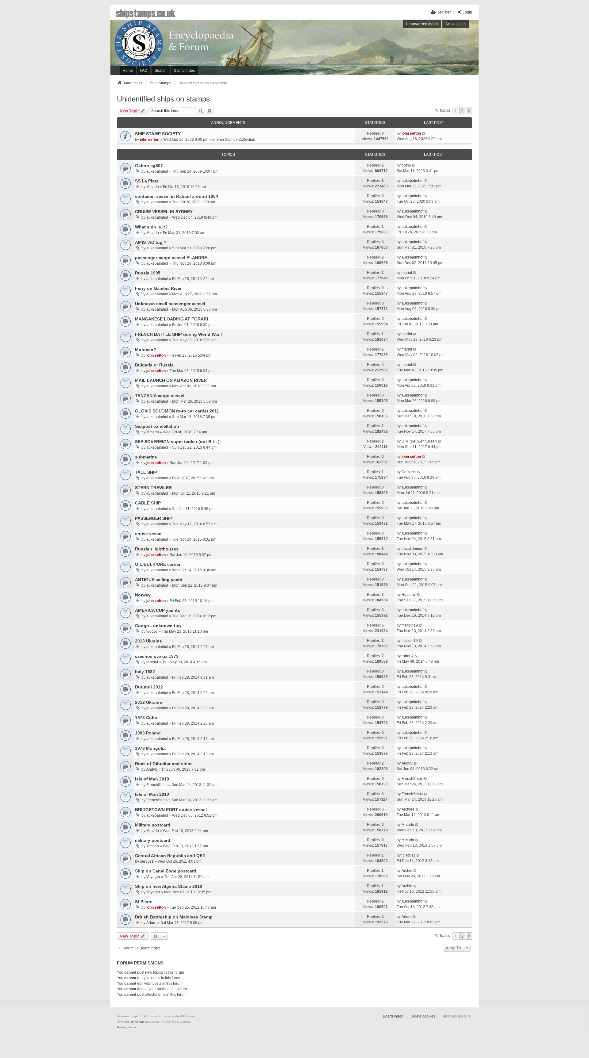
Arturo (151, 923)
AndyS (151, 769)
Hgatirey (409, 594)
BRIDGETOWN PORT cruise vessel (171, 809)
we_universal (134, 1021)
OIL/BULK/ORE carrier (157, 564)
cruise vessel (149, 533)
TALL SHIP (146, 472)
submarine (146, 456)
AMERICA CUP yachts (157, 610)
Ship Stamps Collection (235, 139)
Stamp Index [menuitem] (184, 70)
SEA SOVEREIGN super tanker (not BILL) (177, 441)
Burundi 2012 (149, 686)
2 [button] (462, 110)
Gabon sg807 (149, 165)
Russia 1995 (147, 272)
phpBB (140, 1016)
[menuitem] (122, 1027)
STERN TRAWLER (153, 487)
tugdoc (152, 631)
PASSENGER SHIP (153, 518)
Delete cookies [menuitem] (422, 1016)
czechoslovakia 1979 (157, 656)
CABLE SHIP (148, 502)
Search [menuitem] (161, 70)
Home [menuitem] (128, 70)
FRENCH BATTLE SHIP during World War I (178, 334)
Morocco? (145, 349)
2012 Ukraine (148, 702)
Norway (143, 594)
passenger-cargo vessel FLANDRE (171, 257)
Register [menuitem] (444, 12)
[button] (469, 110)
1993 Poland (148, 732)
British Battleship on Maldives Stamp (174, 916)
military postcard (152, 840)
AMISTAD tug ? (151, 242)
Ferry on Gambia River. (159, 288)
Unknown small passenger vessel (170, 303)
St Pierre (143, 901)
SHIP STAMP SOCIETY (158, 133)
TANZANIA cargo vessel (159, 395)
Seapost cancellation (157, 426)
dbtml (406, 165)
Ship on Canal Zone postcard (165, 870)
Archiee (408, 809)
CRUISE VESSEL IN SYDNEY (164, 211)
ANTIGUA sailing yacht (159, 579)
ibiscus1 (147, 861)
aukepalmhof (157, 171)
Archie (407, 870)
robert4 (152, 662)
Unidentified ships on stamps (163, 99)
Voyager (153, 877)
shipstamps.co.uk (145, 12)
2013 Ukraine (148, 640)
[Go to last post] (424, 133)
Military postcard (152, 824)
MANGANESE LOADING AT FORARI (171, 318)
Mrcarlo (152, 187)
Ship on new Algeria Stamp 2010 (168, 886)
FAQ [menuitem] (143, 70)
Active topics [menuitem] (455, 24)
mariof (407, 272)
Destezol (409, 472)
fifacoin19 (410, 625)
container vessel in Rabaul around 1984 (176, 196)
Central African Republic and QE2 (170, 855)
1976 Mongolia (150, 748)
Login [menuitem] (467, 12)
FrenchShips (156, 785)
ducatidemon (412, 548)
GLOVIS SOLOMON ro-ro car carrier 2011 (177, 410)
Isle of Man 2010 (152, 778)
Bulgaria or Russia (154, 364)
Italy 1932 (145, 671)
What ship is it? (151, 226)
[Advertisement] (394, 49)
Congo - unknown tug (158, 625)
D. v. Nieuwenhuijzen (419, 441)
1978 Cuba (146, 717)
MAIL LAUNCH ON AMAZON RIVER (171, 380)
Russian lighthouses (157, 548)
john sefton (149, 139)
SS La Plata (147, 180)
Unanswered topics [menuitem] (422, 24)
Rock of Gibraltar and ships (164, 763)
